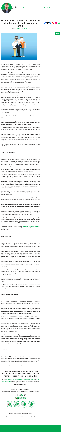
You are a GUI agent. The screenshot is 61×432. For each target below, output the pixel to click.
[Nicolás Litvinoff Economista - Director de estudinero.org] (10, 7)
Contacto (56, 7)
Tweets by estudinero (48, 26)
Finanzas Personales (21, 28)
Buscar (45, 30)
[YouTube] (53, 23)
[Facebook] (45, 23)
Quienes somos (26, 7)
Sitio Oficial (49, 7)
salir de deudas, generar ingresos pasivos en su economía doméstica (20, 379)
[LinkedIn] (50, 23)
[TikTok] (47, 23)
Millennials (28, 28)
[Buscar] (59, 7)
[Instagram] (56, 23)
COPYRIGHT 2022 (4, 428)
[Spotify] (59, 23)
